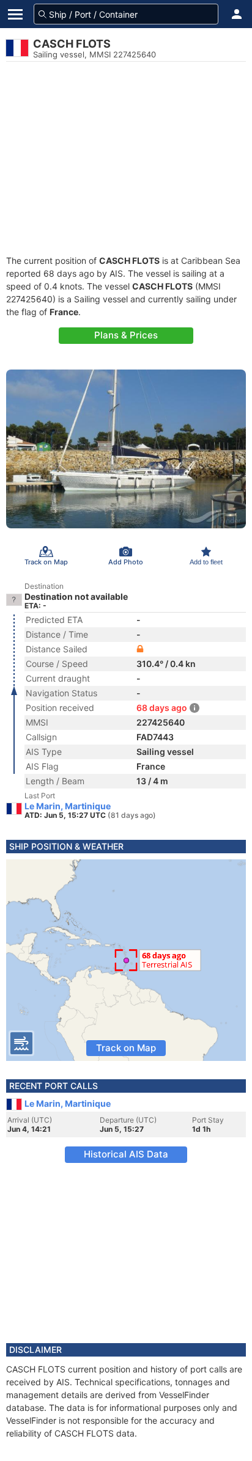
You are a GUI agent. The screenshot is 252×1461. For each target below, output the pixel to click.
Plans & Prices (126, 335)
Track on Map (126, 1048)
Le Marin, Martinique (67, 806)
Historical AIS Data (126, 1154)
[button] (236, 14)
